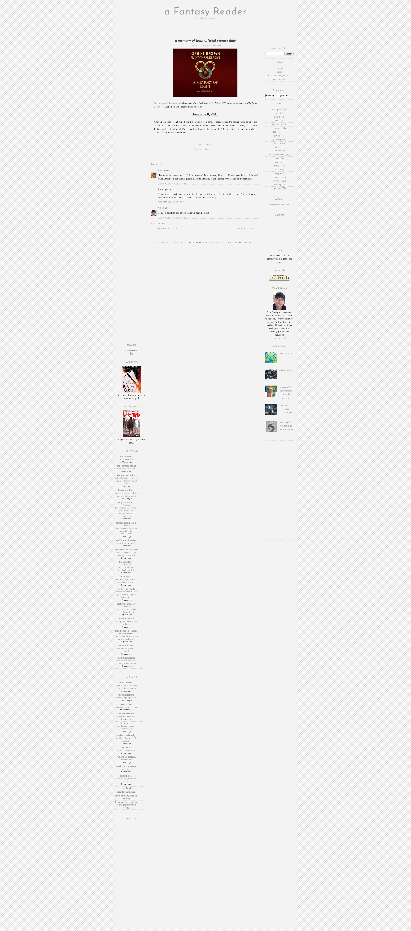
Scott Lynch (126, 788)
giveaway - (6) (279, 139)
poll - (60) (279, 169)
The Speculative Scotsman (126, 563)
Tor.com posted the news (165, 103)
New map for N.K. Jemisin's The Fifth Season (286, 426)
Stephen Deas (126, 776)
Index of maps (286, 353)
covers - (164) (279, 128)
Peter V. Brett (126, 704)
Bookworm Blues (126, 490)
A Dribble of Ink (126, 618)
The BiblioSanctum (126, 658)
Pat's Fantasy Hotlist (126, 466)
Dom (162, 170)
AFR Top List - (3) (279, 109)
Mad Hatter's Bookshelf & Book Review (126, 632)
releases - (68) (279, 177)
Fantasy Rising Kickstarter (126, 707)
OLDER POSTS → (245, 228)
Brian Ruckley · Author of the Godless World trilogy (126, 805)
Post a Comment (158, 223)
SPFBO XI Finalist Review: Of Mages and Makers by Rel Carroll (126, 481)
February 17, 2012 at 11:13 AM (172, 183)
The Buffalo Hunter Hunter (126, 468)
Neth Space (126, 577)
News (210, 144)
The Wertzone (126, 456)
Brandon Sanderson (126, 792)
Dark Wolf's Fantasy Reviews (126, 605)
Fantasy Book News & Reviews (126, 524)
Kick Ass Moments (279, 79)
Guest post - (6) (279, 143)
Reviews (279, 68)
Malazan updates (286, 370)
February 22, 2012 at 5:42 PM (171, 217)
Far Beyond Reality (126, 589)
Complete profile (279, 338)
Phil (162, 208)
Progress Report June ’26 (126, 697)
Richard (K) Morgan (126, 757)
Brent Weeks (126, 723)
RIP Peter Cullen (126, 459)
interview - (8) (279, 150)
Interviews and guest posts (279, 75)
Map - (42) (279, 162)
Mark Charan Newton (126, 766)
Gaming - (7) (279, 136)
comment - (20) (279, 124)
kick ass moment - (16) (279, 154)
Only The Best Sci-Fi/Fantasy (126, 503)
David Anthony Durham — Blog (126, 797)
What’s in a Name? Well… (126, 750)
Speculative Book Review (126, 550)
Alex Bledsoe (126, 747)
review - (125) (279, 181)
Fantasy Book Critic (126, 475)
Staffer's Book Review (126, 540)
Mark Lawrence (126, 682)
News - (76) (279, 166)
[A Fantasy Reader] (131, 354)
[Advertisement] (132, 92)
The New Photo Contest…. (126, 716)
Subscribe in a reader (279, 204)
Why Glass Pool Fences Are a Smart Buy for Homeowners (126, 531)
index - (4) (279, 147)
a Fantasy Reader (205, 12)
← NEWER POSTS (165, 228)
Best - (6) (279, 120)
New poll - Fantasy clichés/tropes (286, 409)
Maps (279, 72)
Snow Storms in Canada (126, 543)
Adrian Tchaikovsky (126, 735)
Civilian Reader (126, 645)
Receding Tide (126, 759)
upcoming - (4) (279, 184)
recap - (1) (279, 173)
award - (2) (279, 117)
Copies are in (126, 769)
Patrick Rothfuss (126, 713)
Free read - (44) (279, 132)
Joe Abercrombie (126, 695)
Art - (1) (279, 113)
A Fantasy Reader (131, 350)
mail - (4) (279, 158)
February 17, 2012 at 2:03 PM (171, 202)
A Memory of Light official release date (205, 40)
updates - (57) (279, 188)
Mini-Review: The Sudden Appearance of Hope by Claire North (126, 594)
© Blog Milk (217, 242)
